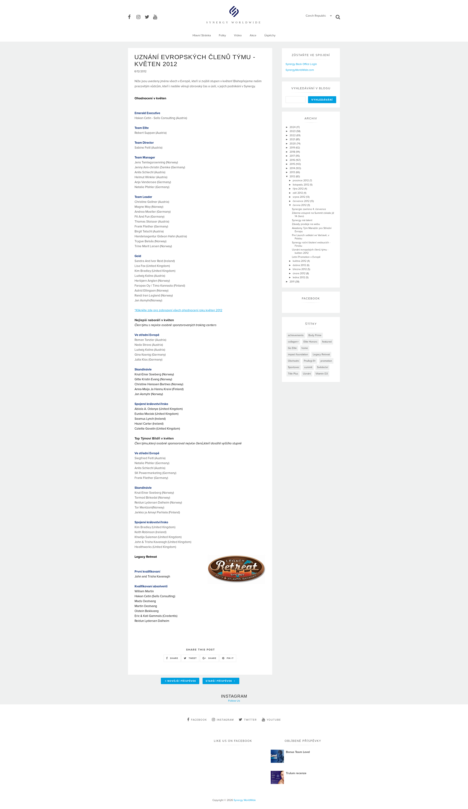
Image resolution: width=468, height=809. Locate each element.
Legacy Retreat (321, 354)
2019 (293, 147)
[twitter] (148, 17)
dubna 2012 (300, 265)
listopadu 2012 (301, 184)
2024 (293, 127)
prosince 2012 (301, 180)
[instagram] (140, 17)
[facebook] (132, 17)
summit (308, 367)
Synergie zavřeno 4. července (309, 209)
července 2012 (301, 201)
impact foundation (298, 354)
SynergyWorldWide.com (300, 70)
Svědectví (322, 367)
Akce (253, 35)
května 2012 (300, 261)
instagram (225, 719)
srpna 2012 (299, 196)
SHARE (173, 658)
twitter (250, 719)
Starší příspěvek (219, 681)
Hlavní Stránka (202, 35)
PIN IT (230, 658)
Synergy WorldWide (245, 800)
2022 (293, 135)
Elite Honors (310, 341)
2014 (293, 168)
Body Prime (314, 335)
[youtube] (157, 17)
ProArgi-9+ (310, 360)
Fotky (222, 35)
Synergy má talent (302, 220)
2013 (293, 172)
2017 (293, 155)
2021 (293, 139)
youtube (274, 719)
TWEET (192, 658)
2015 (293, 164)
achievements (296, 335)
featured (327, 341)
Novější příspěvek (181, 681)
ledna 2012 (299, 277)
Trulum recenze (296, 773)
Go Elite (292, 348)
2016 (293, 160)
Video (238, 35)
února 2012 (299, 273)
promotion (326, 360)
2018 (293, 151)
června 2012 (300, 205)
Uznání (307, 373)
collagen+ (293, 341)
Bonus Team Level (298, 752)
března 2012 (300, 269)
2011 (292, 281)
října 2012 (298, 188)
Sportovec (293, 367)
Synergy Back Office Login (301, 64)
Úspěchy (269, 35)
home (304, 348)
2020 (293, 143)
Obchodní (293, 360)
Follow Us (234, 700)
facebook (199, 719)
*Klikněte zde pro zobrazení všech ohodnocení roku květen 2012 (178, 310)
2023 (293, 131)
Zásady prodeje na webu (306, 224)
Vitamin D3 (322, 373)
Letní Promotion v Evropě (306, 257)
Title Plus (293, 373)
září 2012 (298, 192)
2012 (293, 176)
